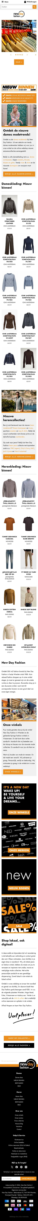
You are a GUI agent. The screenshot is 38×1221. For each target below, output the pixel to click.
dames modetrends (20, 139)
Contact (19, 1129)
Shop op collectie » (18, 1038)
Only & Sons (25, 448)
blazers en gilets (9, 162)
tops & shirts (23, 431)
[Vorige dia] (10, 54)
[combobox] (16, 7)
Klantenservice (19, 1140)
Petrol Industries (20, 451)
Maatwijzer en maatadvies (19, 1154)
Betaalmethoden (19, 1148)
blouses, (27, 160)
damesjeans (14, 165)
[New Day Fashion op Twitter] (12, 1168)
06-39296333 (22, 1197)
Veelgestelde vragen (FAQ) (19, 1157)
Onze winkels (19, 1115)
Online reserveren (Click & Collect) (19, 1145)
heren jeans (13, 445)
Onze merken (19, 1118)
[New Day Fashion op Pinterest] (21, 1168)
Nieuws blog (19, 1124)
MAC (32, 448)
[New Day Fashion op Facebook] (16, 1168)
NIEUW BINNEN (19, 1080)
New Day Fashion (26, 1185)
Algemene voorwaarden (19, 1190)
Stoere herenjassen (19, 428)
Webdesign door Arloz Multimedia (19, 1217)
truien (23, 162)
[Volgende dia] (27, 54)
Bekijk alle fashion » (19, 1045)
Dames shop (19, 1077)
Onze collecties (19, 1121)
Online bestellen (19, 1142)
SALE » (19, 62)
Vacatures (19, 1126)
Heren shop (19, 1096)
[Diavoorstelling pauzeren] (35, 54)
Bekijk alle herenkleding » (19, 457)
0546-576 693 (27, 1195)
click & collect (19, 998)
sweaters (20, 160)
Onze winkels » (13, 772)
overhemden (20, 437)
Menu (6, 2)
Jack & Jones (7, 451)
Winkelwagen (30, 2)
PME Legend (15, 448)
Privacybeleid (7, 1187)
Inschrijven (28, 1178)
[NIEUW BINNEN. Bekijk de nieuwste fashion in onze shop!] (19, 91)
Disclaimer (16, 1187)
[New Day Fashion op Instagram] (26, 1168)
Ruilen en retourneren (19, 1151)
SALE (19, 1086)
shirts (28, 162)
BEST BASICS (19, 1083)
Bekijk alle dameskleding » (19, 174)
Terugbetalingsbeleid (27, 1187)
